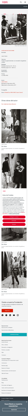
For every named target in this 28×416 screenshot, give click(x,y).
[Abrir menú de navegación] (24, 2)
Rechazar (14, 220)
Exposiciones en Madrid (7, 327)
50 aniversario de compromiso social (10, 360)
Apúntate (14, 409)
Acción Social (5, 342)
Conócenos (4, 363)
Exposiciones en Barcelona (8, 330)
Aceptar (14, 224)
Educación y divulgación (7, 347)
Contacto (4, 355)
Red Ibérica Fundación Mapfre (8, 390)
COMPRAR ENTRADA (14, 334)
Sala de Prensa (5, 373)
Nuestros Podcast (6, 368)
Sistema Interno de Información (9, 370)
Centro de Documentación (8, 387)
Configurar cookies (14, 217)
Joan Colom (4, 82)
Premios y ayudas (6, 349)
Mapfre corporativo (5, 400)
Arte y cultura (5, 344)
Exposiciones (5, 325)
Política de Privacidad (14, 213)
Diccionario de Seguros (7, 385)
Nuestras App (5, 365)
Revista (6, 393)
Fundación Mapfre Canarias (7, 398)
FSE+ (3, 352)
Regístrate (7, 310)
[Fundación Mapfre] (5, 2)
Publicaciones (5, 380)
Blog (3, 382)
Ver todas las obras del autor (8, 104)
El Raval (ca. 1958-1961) (10, 92)
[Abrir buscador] (20, 2)
